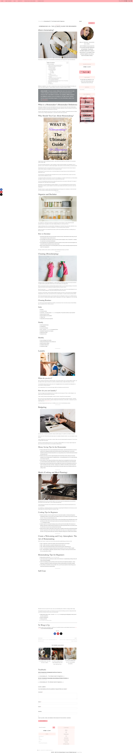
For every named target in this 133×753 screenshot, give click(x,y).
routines (47, 289)
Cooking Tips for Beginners (54, 79)
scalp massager (57, 614)
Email (39, 706)
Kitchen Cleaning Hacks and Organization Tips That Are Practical (57, 663)
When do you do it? (53, 74)
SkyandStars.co (48, 750)
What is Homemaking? (50, 64)
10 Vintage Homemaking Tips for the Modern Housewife (70, 662)
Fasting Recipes (66, 734)
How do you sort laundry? (54, 75)
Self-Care (50, 82)
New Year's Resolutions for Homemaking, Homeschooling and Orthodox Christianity (52, 678)
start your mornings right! (54, 557)
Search (80, 21)
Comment (40, 692)
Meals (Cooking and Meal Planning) (54, 78)
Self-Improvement (66, 743)
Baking (66, 730)
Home (39, 21)
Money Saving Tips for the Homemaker (55, 77)
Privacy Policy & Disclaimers (43, 742)
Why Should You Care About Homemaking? (55, 66)
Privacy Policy (79, 752)
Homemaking (57, 24)
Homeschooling (66, 739)
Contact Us (40, 739)
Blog (42, 21)
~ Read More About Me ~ (87, 59)
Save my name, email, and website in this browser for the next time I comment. (54, 717)
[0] (1, 189)
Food (66, 736)
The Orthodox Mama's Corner (66, 11)
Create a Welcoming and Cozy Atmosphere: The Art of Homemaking (58, 80)
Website (40, 711)
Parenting (66, 741)
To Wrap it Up (51, 83)
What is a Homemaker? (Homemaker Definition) (55, 65)
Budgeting (50, 76)
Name (39, 701)
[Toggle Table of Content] (67, 63)
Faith (66, 732)
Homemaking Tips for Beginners (53, 81)
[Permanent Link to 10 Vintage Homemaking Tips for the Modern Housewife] (70, 659)
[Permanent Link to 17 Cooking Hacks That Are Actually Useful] (45, 659)
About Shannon (41, 736)
